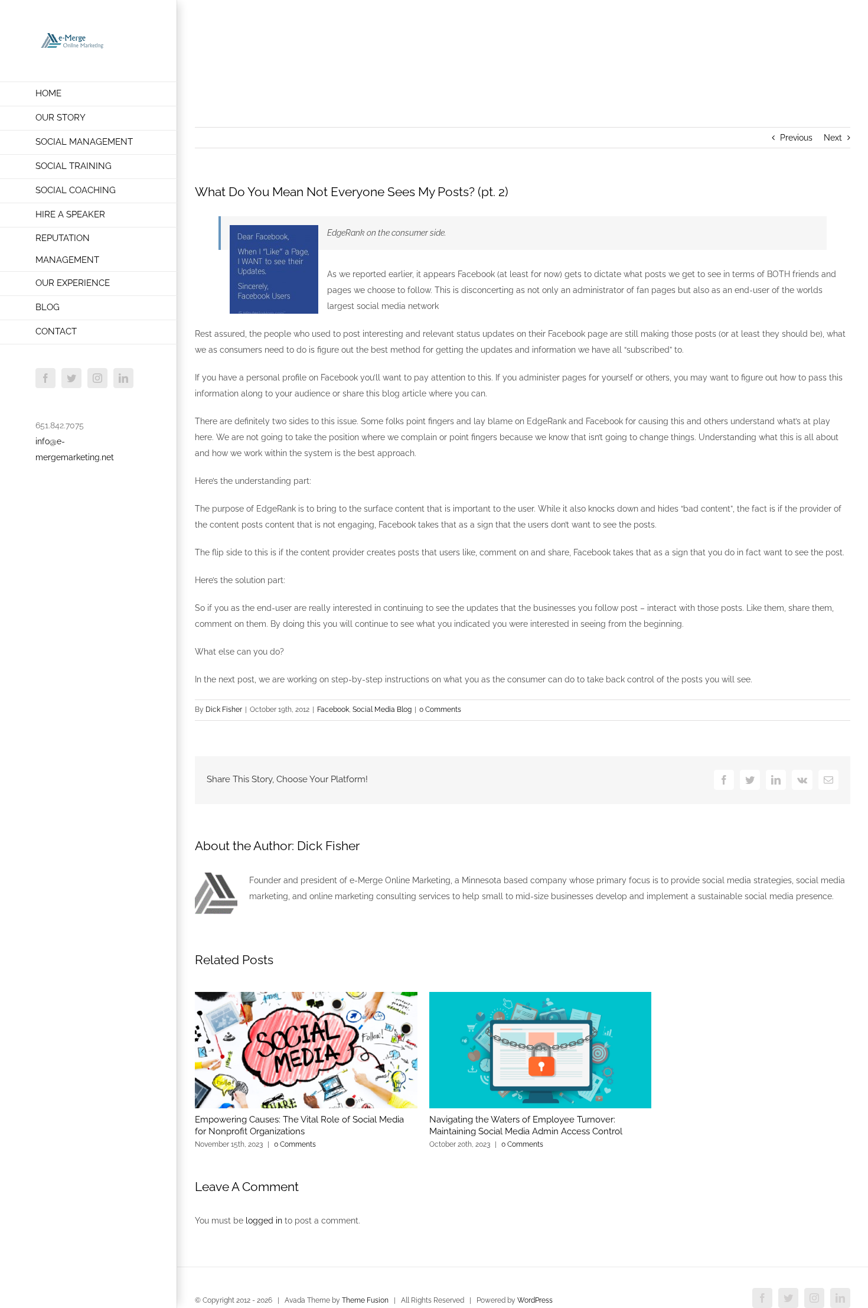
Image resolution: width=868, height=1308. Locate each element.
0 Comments (440, 709)
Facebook (333, 709)
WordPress (535, 1300)
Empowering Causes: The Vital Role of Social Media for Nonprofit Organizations (299, 1125)
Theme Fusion (365, 1300)
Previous (796, 137)
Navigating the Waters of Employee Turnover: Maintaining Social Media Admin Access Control (525, 1125)
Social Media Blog (382, 709)
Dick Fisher (223, 709)
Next (833, 137)
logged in (264, 1220)
